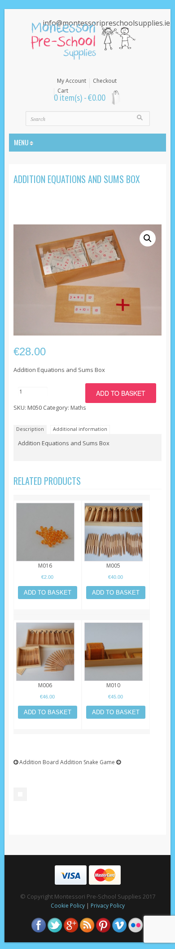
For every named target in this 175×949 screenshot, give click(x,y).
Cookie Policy (68, 905)
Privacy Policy (108, 905)
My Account (71, 81)
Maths (78, 408)
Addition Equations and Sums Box (76, 179)
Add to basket (120, 393)
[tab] (31, 429)
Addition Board (38, 762)
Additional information (80, 428)
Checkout (105, 81)
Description (30, 428)
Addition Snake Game (88, 762)
